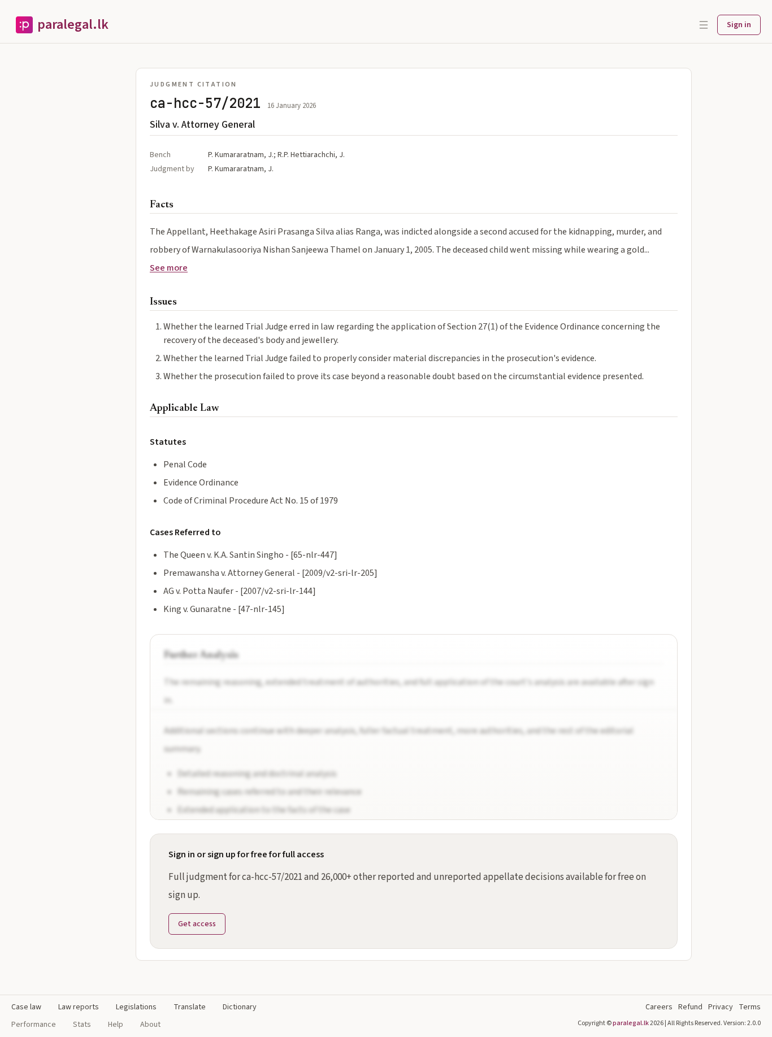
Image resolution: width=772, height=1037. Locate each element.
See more (169, 268)
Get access (197, 924)
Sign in (739, 25)
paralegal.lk (631, 1023)
